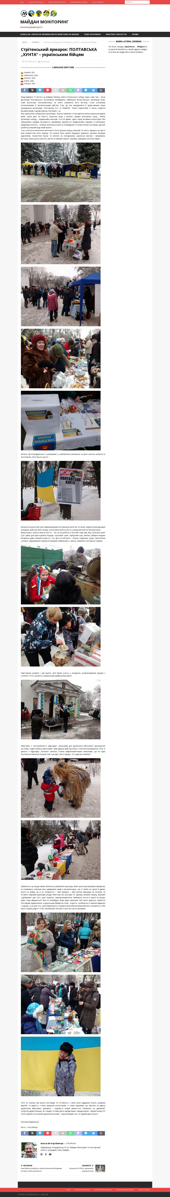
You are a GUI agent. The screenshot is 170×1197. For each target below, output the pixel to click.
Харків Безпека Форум (57, 2)
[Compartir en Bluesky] (93, 90)
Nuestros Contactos (116, 34)
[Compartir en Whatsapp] (70, 90)
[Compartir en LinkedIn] (40, 90)
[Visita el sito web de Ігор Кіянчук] (42, 1154)
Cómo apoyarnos (92, 34)
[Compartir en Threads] (101, 90)
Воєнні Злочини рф (36, 2)
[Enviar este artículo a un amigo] (55, 90)
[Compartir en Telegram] (86, 90)
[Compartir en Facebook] (24, 90)
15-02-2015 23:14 (30, 61)
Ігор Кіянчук (45, 61)
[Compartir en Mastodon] (78, 90)
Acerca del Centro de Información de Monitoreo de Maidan (49, 34)
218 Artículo (71, 1143)
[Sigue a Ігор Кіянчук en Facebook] (45, 1154)
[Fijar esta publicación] (47, 90)
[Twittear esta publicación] (32, 90)
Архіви (135, 34)
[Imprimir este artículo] (63, 90)
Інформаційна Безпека (78, 2)
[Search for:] (137, 2)
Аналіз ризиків (97, 2)
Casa (22, 2)
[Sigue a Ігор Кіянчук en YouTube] (49, 1154)
